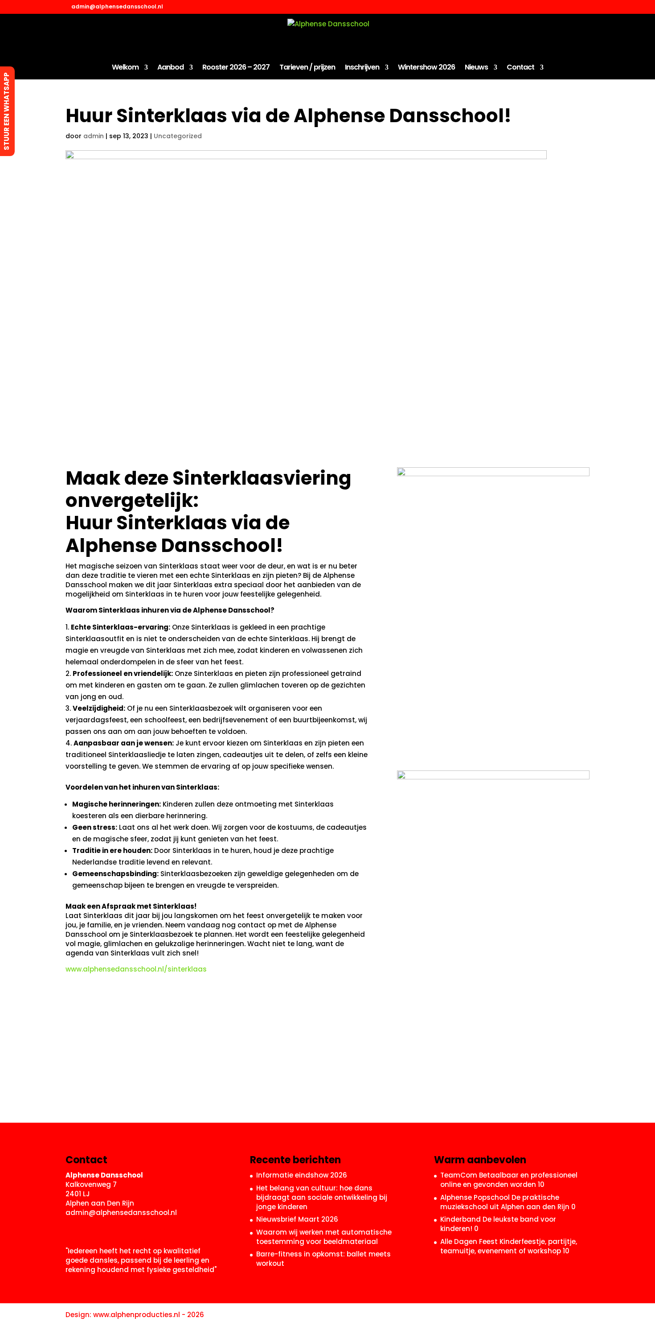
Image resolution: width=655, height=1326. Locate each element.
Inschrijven (362, 68)
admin (93, 136)
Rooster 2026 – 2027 (236, 68)
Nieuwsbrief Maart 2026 (297, 1219)
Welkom (125, 68)
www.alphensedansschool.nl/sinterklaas (136, 969)
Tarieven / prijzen (307, 68)
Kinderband (460, 1219)
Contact (520, 68)
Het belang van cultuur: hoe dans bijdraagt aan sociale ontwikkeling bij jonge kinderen (321, 1197)
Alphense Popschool (475, 1197)
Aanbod (170, 68)
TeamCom (458, 1175)
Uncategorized (178, 136)
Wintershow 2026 (426, 68)
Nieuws (476, 68)
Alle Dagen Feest (469, 1241)
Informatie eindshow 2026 (301, 1175)
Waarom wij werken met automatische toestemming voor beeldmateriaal (324, 1236)
